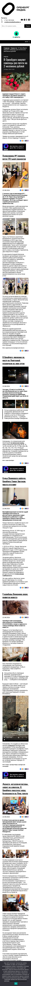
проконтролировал (16, 335)
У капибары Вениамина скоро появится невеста (15, 596)
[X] (26, 140)
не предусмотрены (17, 443)
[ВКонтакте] (20, 140)
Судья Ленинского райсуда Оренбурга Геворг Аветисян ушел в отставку (14, 481)
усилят (23, 822)
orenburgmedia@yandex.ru (12, 22)
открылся (11, 745)
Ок (16, 983)
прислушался (7, 622)
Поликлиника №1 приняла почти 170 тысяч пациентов (14, 157)
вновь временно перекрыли (12, 393)
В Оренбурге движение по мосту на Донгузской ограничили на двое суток (13, 360)
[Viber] (28, 140)
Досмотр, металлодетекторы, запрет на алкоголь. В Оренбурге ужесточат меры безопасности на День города (15, 788)
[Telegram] (24, 140)
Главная (6, 48)
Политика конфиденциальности (18, 981)
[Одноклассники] (22, 140)
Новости (14, 48)
